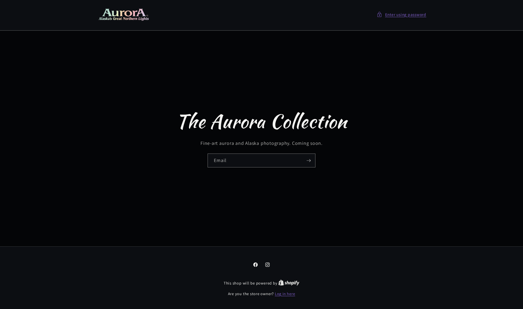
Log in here (285, 293)
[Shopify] (288, 283)
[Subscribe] (308, 161)
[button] (401, 14)
